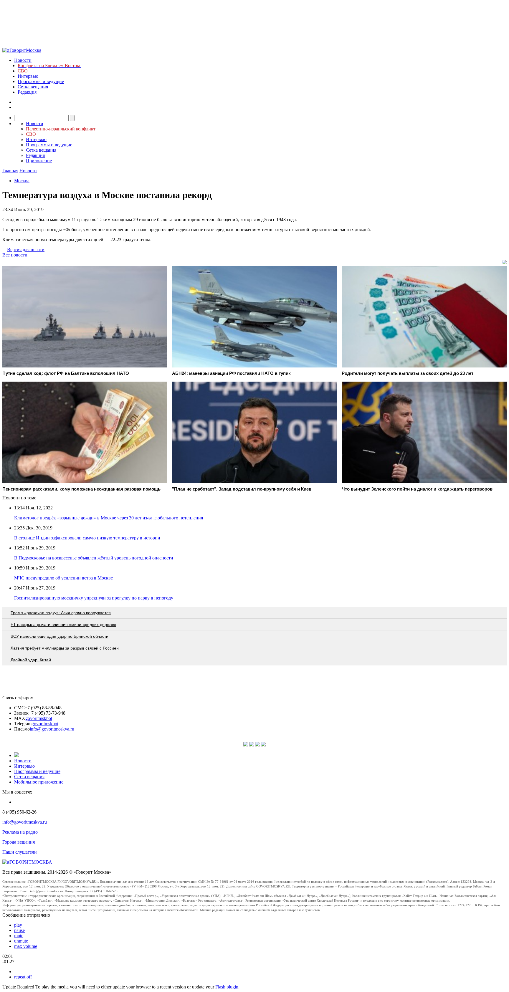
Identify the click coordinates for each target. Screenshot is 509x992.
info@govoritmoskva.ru (52, 728)
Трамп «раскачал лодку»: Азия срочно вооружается (61, 612)
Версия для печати (25, 249)
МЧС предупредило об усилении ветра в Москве (63, 577)
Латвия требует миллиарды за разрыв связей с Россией (65, 648)
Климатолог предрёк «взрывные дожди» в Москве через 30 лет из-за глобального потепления (108, 517)
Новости (23, 60)
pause (19, 930)
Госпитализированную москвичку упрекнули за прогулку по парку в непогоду (93, 597)
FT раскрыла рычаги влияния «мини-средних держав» (63, 624)
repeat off (23, 976)
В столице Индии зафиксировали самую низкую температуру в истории (87, 537)
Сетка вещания (33, 86)
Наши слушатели (19, 851)
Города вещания (18, 841)
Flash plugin (226, 986)
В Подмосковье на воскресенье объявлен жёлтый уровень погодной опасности (93, 557)
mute (18, 935)
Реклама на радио (20, 831)
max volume (25, 946)
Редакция (27, 92)
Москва (21, 180)
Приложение (39, 160)
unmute (21, 940)
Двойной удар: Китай (31, 660)
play (18, 925)
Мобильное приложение (38, 781)
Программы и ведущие (41, 81)
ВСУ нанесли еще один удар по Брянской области (59, 636)
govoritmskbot (38, 718)
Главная (10, 170)
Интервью (28, 76)
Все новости (14, 254)
